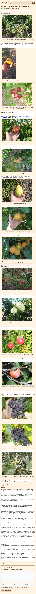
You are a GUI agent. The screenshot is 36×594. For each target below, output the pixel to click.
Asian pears (3, 206)
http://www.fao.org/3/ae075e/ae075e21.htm (10, 522)
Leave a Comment (4, 8)
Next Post (33, 563)
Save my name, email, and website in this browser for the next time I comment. (14, 587)
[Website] (29, 584)
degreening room (19, 516)
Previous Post (3, 563)
